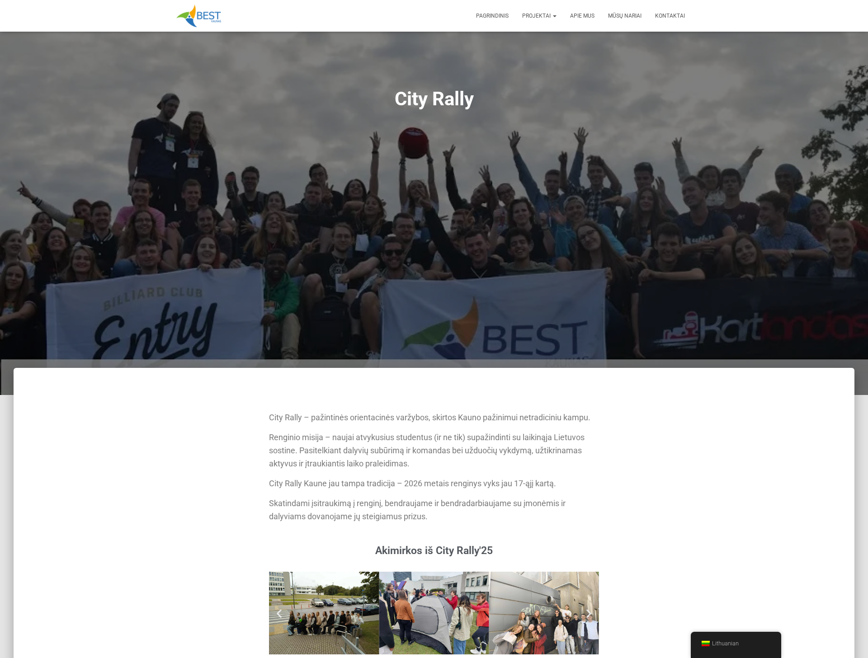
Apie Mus (582, 16)
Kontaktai (670, 16)
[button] (279, 613)
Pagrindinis (492, 16)
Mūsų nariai (625, 16)
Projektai (537, 16)
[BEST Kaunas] (199, 16)
